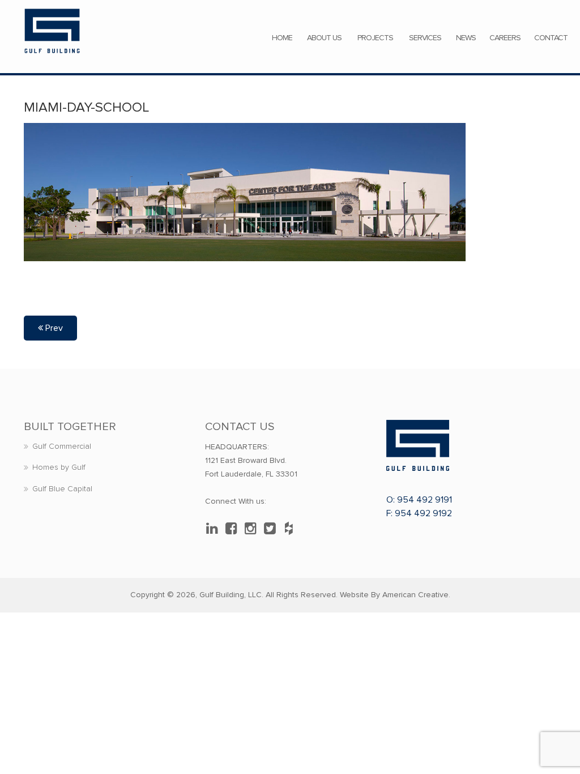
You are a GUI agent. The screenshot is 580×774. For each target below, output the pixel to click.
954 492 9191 (424, 499)
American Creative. (416, 594)
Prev (53, 328)
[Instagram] (253, 528)
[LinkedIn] (214, 528)
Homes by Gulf (59, 467)
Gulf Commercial (61, 446)
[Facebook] (234, 528)
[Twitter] (272, 528)
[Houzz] (291, 528)
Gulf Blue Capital (62, 489)
